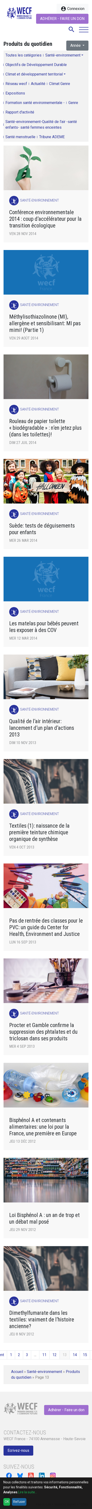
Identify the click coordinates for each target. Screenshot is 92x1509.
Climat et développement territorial (34, 74)
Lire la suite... (27, 1492)
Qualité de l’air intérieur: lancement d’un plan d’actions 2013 (41, 728)
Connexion (72, 9)
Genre (73, 102)
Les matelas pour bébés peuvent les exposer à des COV (44, 626)
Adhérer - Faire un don (62, 18)
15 (85, 1355)
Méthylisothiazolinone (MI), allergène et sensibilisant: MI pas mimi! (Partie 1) (45, 323)
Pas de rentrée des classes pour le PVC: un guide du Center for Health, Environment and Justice (46, 927)
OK (7, 1502)
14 (75, 1355)
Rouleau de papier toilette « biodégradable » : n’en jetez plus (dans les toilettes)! (45, 428)
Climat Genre (59, 83)
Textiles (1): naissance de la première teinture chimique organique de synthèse (39, 832)
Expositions (15, 93)
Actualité (38, 83)
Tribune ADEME (52, 137)
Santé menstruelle (20, 137)
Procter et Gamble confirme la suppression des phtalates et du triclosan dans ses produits (43, 1032)
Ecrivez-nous (18, 1450)
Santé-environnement (62, 55)
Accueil (17, 1371)
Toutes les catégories (23, 55)
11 (44, 1355)
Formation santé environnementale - (35, 102)
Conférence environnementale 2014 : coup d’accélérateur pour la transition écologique (45, 219)
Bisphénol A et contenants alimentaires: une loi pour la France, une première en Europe (43, 1127)
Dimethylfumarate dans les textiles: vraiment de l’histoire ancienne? (41, 1320)
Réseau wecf (16, 83)
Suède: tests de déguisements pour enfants (42, 529)
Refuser (19, 1502)
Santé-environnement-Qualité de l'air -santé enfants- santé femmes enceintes (41, 124)
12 (54, 1355)
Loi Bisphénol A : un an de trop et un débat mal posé (44, 1218)
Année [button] (76, 45)
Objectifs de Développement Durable (36, 64)
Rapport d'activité (19, 112)
